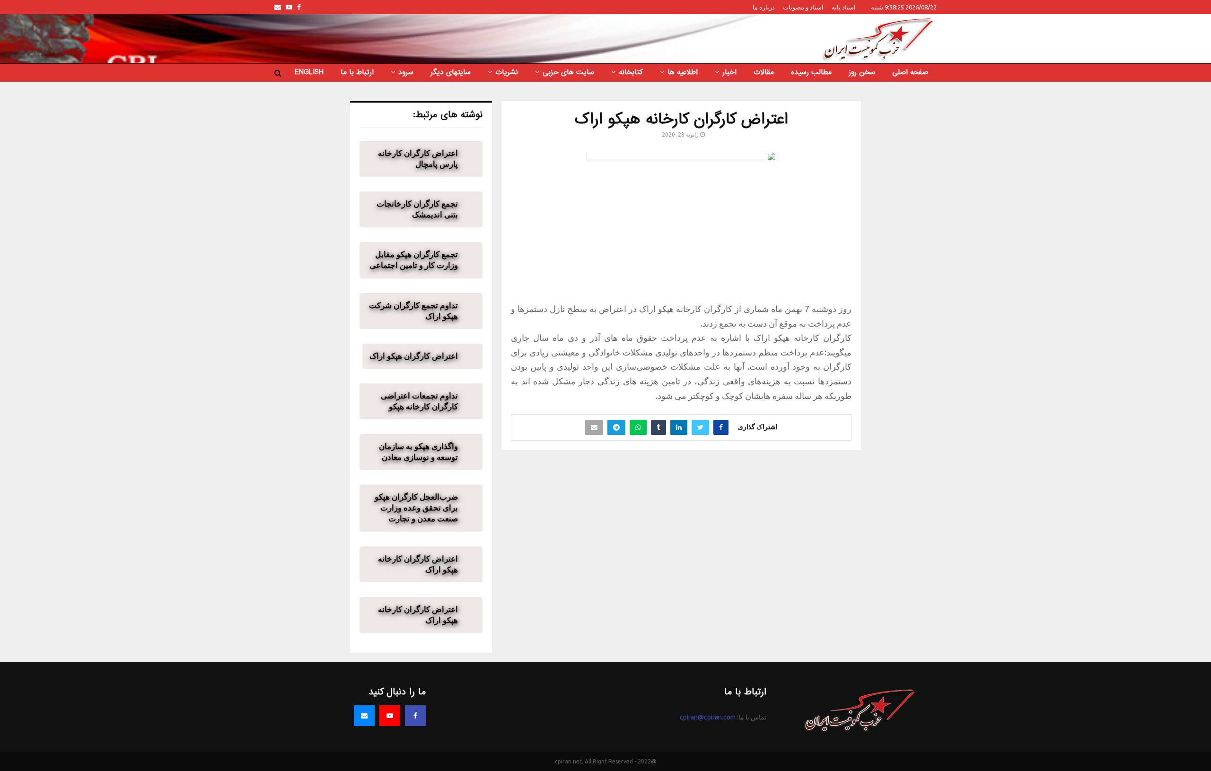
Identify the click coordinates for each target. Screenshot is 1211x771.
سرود (405, 72)
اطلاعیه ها (682, 72)
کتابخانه (631, 72)
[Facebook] (415, 715)
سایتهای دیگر (450, 72)
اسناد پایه (844, 7)
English (309, 72)
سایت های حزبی (568, 72)
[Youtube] (389, 715)
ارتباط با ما (357, 72)
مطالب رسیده (811, 72)
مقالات (764, 72)
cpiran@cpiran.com (708, 717)
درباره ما (764, 7)
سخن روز (862, 72)
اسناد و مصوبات (803, 7)
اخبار (729, 72)
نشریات (506, 72)
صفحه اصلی (910, 72)
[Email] (364, 715)
